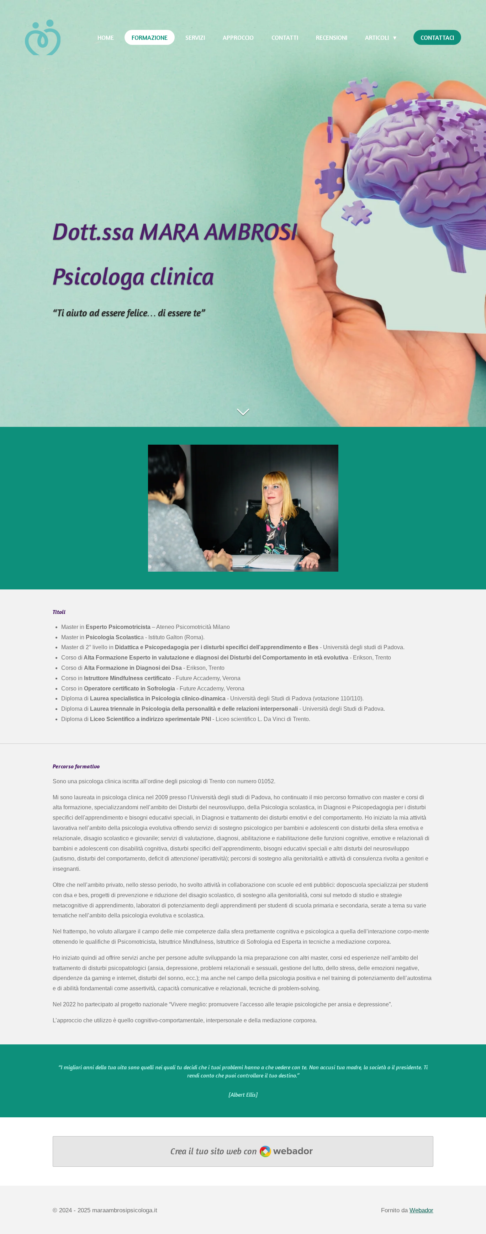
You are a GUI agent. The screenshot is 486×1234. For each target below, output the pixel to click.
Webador (421, 1210)
